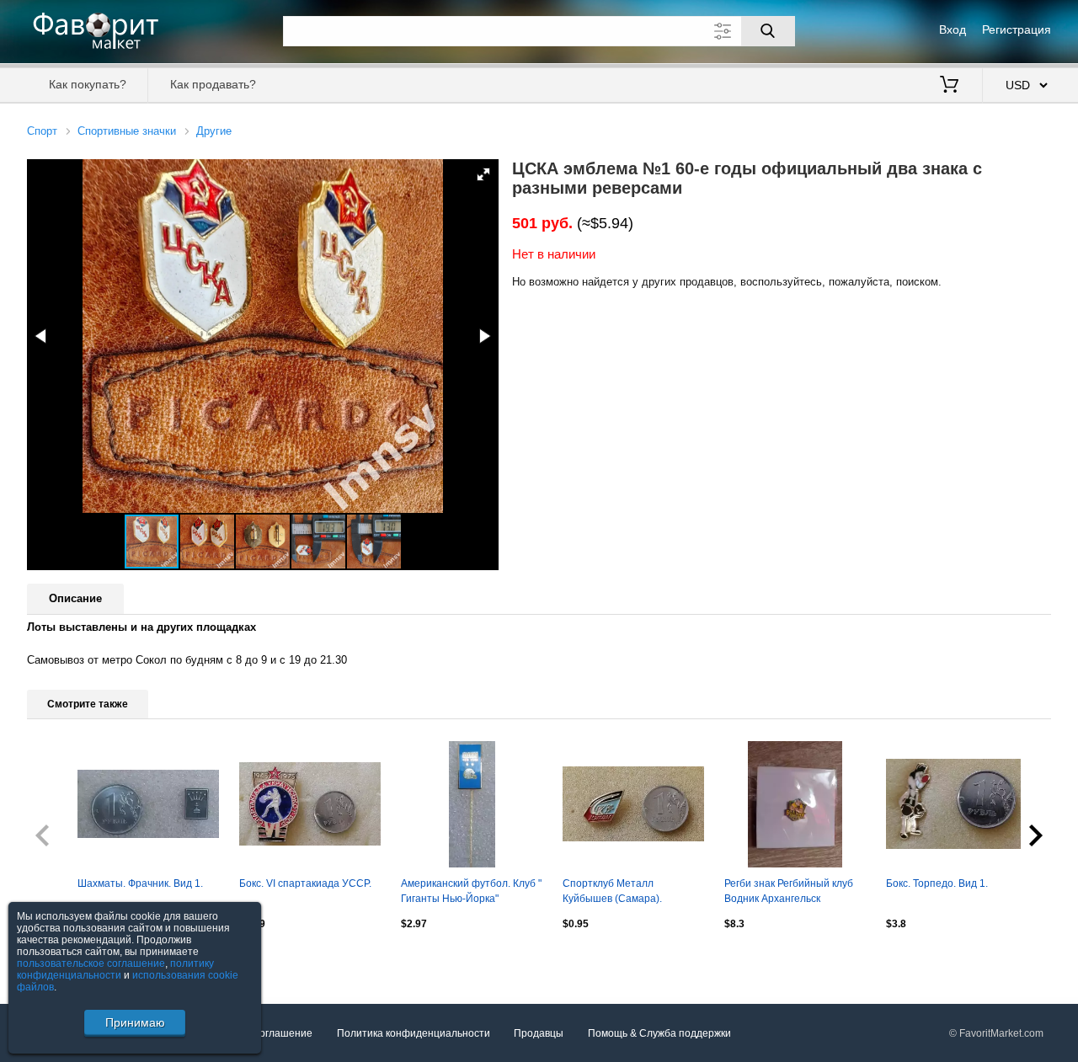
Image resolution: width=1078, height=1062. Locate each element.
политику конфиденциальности (115, 969)
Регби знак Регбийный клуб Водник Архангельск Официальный (788, 893)
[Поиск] (768, 31)
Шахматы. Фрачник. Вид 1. (140, 883)
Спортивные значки (126, 131)
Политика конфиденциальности (413, 1033)
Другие (214, 131)
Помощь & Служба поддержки (659, 1033)
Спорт (42, 131)
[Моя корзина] (949, 86)
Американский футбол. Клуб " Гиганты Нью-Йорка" (471, 891)
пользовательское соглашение (91, 963)
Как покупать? (87, 84)
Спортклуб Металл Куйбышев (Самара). (612, 891)
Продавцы (538, 1033)
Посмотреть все (65, 959)
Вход (952, 29)
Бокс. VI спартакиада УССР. (305, 883)
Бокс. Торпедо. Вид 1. (937, 883)
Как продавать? (213, 84)
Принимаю (135, 1022)
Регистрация (1016, 29)
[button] (483, 174)
